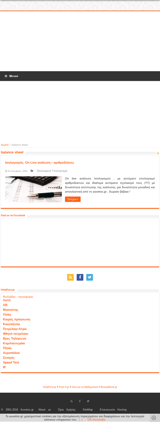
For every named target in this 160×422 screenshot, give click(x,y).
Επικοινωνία (107, 409)
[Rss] (70, 277)
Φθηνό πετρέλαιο (15, 333)
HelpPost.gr (49, 387)
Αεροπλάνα (11, 353)
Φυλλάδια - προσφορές (18, 296)
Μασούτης (10, 309)
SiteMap (88, 409)
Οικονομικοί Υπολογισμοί (52, 170)
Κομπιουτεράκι (14, 343)
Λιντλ (7, 300)
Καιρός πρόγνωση (16, 319)
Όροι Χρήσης (66, 409)
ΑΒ (5, 305)
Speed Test (11, 362)
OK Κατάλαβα (96, 419)
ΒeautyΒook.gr (109, 387)
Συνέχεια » (73, 199)
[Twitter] (89, 277)
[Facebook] (80, 277)
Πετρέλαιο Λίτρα (14, 329)
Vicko (7, 314)
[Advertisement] (80, 41)
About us (44, 409)
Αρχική (5, 144)
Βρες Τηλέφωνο (14, 338)
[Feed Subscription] (158, 153)
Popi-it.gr (64, 387)
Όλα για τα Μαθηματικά (85, 387)
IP (4, 367)
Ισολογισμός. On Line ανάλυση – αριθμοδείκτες (39, 162)
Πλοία (7, 348)
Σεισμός (9, 357)
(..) (80, 419)
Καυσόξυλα (11, 324)
